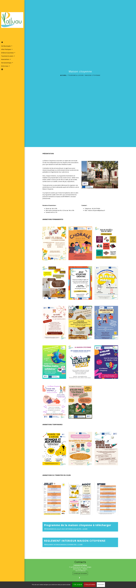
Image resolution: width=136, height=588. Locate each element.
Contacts (80, 562)
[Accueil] (12, 20)
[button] (12, 42)
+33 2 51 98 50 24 (80, 571)
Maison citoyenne (92, 75)
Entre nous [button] (5, 66)
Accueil (63, 75)
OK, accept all (78, 584)
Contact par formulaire (80, 573)
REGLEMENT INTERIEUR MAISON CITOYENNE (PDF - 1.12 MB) (63, 544)
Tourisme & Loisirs (76, 75)
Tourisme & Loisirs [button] (7, 56)
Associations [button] (5, 59)
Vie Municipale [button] (6, 46)
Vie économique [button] (6, 63)
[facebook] (80, 577)
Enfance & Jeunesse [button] (7, 53)
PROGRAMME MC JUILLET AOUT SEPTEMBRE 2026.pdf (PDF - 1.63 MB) (65, 529)
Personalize (101, 584)
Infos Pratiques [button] (6, 49)
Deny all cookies (90, 584)
